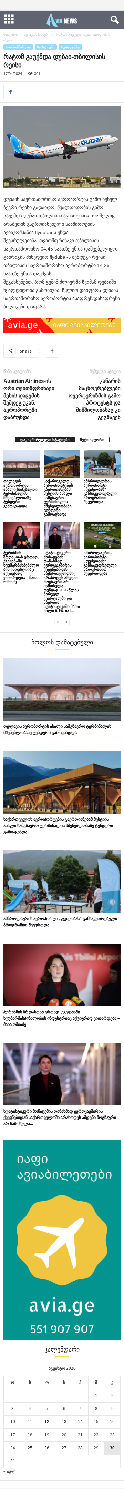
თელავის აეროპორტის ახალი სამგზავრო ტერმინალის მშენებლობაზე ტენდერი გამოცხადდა (20, 493)
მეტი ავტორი (92, 440)
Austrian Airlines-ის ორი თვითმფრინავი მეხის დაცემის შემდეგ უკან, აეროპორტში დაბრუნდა (28, 399)
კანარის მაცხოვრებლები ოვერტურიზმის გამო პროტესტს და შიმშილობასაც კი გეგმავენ (95, 399)
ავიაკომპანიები (36, 35)
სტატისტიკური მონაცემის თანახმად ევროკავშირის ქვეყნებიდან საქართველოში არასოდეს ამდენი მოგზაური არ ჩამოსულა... (59, 1117)
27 (64, 1448)
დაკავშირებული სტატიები (45, 440)
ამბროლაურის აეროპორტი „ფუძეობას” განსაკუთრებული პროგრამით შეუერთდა (100, 491)
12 (46, 1421)
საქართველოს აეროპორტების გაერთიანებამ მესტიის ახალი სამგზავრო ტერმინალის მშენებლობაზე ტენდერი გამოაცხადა (58, 497)
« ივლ (9, 1471)
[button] (113, 20)
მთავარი (10, 35)
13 (64, 1421)
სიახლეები (45, 47)
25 (30, 1448)
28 (80, 1448)
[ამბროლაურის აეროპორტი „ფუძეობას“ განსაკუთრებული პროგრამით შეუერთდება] (102, 536)
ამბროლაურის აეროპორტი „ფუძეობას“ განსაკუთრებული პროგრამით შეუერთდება (100, 563)
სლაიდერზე (70, 47)
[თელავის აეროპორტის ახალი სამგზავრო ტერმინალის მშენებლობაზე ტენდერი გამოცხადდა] (21, 464)
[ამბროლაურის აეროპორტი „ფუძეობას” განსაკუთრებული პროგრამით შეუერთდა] (102, 464)
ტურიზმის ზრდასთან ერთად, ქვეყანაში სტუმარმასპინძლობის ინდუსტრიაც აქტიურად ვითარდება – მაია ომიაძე (21, 567)
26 (46, 1448)
